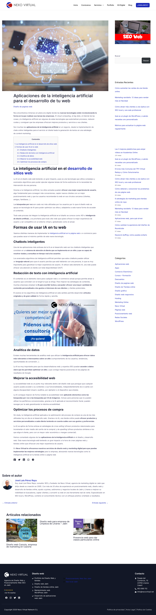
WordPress (119, 321)
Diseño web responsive (124, 294)
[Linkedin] (24, 459)
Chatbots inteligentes (26, 150)
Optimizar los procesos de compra (31, 162)
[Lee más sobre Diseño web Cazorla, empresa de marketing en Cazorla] (21, 530)
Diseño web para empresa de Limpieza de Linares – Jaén (55, 522)
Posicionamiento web (123, 314)
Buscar (117, 56)
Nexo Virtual (120, 306)
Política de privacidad (116, 609)
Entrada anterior (9, 503)
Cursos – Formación (123, 275)
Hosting (118, 298)
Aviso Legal (131, 609)
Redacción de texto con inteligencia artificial (35, 153)
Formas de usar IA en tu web (26, 147)
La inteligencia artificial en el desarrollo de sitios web (36, 144)
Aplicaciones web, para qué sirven (129, 218)
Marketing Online (121, 302)
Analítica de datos (25, 156)
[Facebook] (14, 459)
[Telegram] (33, 459)
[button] (103, 5)
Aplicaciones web (122, 264)
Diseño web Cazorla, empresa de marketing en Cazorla (21, 545)
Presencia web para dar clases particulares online (86, 538)
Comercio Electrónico (123, 272)
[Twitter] (19, 459)
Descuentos (119, 279)
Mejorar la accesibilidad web (29, 159)
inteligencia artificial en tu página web (65, 233)
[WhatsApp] (28, 459)
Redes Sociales (121, 317)
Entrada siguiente (100, 503)
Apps (117, 268)
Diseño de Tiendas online (125, 287)
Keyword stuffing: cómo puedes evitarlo (131, 235)
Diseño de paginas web (22, 107)
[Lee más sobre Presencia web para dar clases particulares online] (88, 527)
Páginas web (120, 310)
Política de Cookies (144, 609)
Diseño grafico (121, 291)
